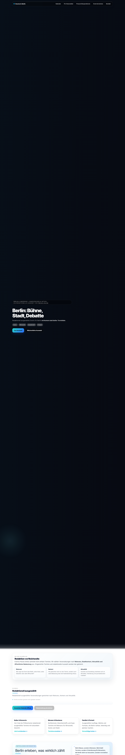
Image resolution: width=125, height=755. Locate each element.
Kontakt (108, 3)
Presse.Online (43, 303)
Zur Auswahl (18, 330)
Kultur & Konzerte (20, 720)
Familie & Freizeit (88, 720)
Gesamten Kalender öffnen (22, 708)
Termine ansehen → (55, 731)
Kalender (58, 3)
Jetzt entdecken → (20, 731)
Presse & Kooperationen (83, 3)
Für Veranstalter (68, 3)
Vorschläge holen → (89, 731)
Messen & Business (55, 720)
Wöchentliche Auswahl (34, 330)
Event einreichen (98, 3)
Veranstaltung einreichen (44, 708)
